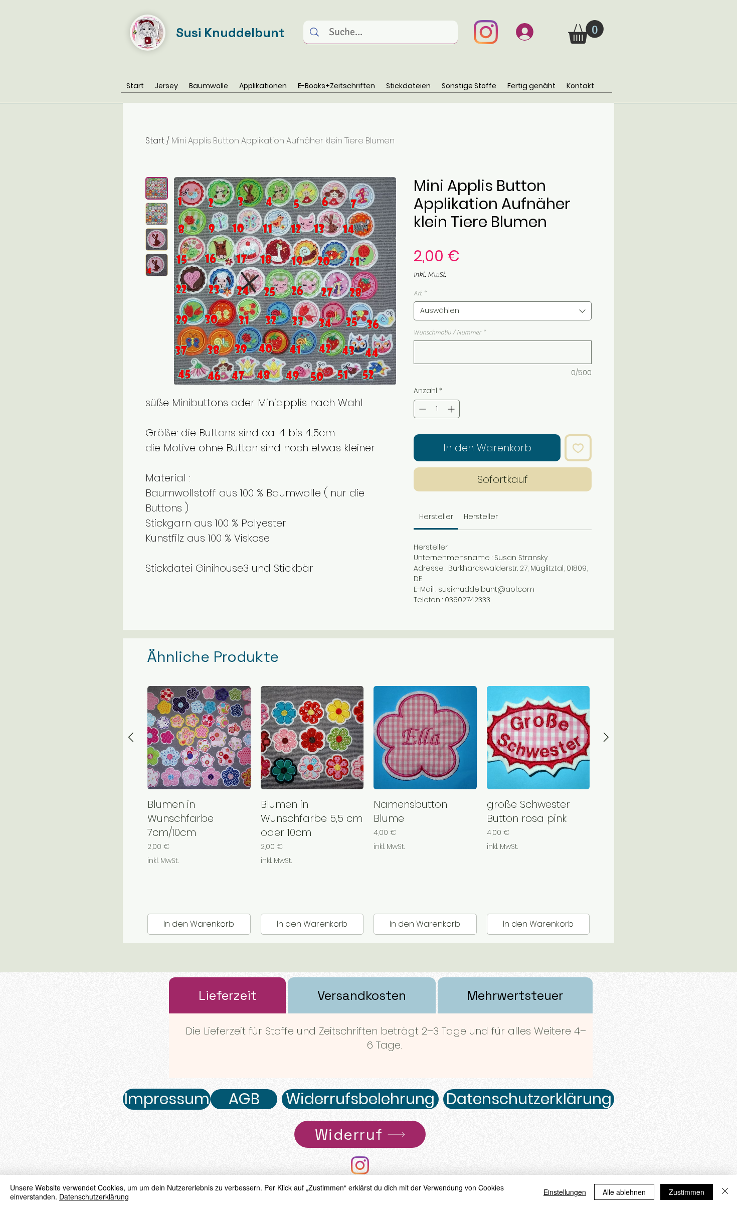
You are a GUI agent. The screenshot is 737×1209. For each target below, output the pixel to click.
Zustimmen (686, 1192)
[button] (586, 32)
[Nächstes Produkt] (606, 737)
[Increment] (452, 409)
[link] (436, 516)
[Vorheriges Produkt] (131, 737)
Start (154, 140)
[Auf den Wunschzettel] (578, 447)
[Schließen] (725, 1192)
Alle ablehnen (624, 1192)
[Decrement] (421, 409)
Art (420, 293)
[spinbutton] (437, 409)
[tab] (227, 995)
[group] (368, 810)
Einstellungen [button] (564, 1192)
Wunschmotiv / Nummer (449, 332)
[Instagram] (486, 32)
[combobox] (503, 310)
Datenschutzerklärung (94, 1196)
